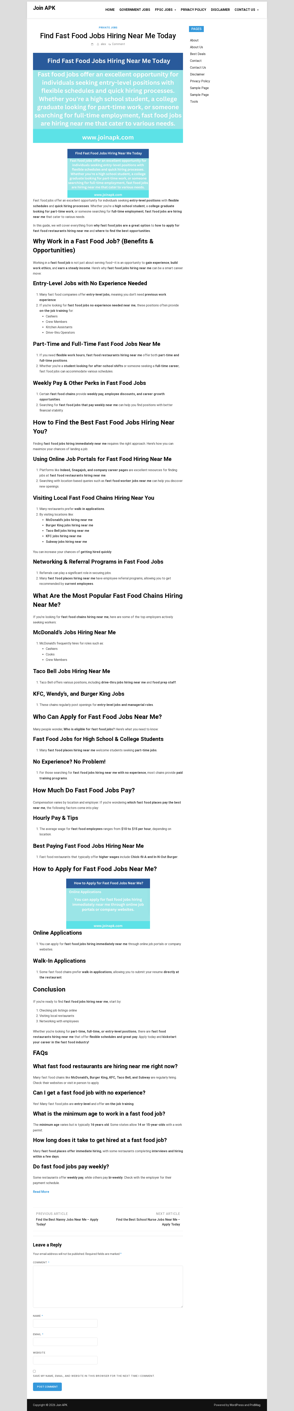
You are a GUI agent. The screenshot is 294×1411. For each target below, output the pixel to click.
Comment (118, 44)
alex (103, 44)
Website (39, 1352)
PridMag (255, 1405)
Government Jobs (134, 10)
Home (110, 10)
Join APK (44, 8)
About (194, 40)
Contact (196, 61)
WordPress (237, 1405)
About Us (196, 47)
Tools (194, 101)
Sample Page (199, 88)
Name (38, 1315)
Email (38, 1334)
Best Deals (198, 54)
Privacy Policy (193, 10)
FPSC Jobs (164, 10)
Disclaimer (220, 10)
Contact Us (245, 10)
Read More (41, 1192)
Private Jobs (108, 27)
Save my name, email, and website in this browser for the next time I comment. (94, 1375)
